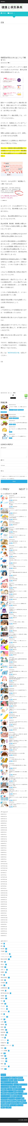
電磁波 (3, 961)
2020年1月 (3, 832)
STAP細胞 (4, 982)
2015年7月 (3, 928)
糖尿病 (3, 1055)
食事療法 (3, 1029)
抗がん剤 (20, 1091)
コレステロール (5, 1066)
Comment (4, 447)
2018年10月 (3, 841)
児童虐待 (3, 995)
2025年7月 (3, 825)
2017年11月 (3, 866)
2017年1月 (3, 888)
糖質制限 (20, 1079)
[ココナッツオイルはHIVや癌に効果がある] (4, 425)
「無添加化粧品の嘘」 (13, 352)
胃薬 (2, 1102)
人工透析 (8, 1107)
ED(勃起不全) (4, 1042)
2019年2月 (3, 834)
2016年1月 (3, 915)
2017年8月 (3, 872)
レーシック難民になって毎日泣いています (17, 615)
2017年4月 (3, 881)
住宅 (2, 1014)
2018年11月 (3, 839)
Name (3, 460)
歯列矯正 (3, 1024)
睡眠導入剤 (23, 1102)
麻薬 (2, 946)
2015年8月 (3, 926)
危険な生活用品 (20, 409)
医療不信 (3, 998)
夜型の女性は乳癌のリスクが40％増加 (16, 753)
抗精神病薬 (11, 1100)
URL (3, 470)
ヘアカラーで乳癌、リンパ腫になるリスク (17, 640)
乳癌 (11, 1079)
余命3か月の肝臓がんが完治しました (16, 665)
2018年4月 (3, 854)
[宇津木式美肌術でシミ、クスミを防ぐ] (4, 418)
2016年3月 (3, 910)
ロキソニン (24, 1084)
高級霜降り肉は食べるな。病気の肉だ (16, 684)
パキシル (12, 1098)
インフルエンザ (5, 1086)
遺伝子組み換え (15, 1102)
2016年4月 (3, 908)
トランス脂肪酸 (5, 1050)
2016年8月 (3, 899)
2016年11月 (3, 892)
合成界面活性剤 (15, 418)
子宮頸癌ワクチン (5, 1077)
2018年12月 (3, 836)
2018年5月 (3, 852)
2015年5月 (3, 933)
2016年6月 (3, 904)
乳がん (14, 1077)
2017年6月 (3, 877)
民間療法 (3, 972)
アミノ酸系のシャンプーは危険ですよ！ (18, 436)
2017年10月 (3, 868)
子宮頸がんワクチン (6, 1082)
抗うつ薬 (19, 1096)
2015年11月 (3, 919)
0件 (9, 62)
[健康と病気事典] (12, 8)
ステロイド (22, 1089)
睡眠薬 (13, 1096)
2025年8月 (3, 823)
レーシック (4, 1016)
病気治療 (3, 948)
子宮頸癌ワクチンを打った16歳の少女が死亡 (18, 597)
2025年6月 (3, 827)
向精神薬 (3, 1089)
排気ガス (3, 964)
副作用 (20, 1077)
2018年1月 (3, 861)
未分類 (3, 1068)
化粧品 (15, 409)
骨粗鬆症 (3, 1034)
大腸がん (13, 1086)
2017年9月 (3, 870)
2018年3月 (3, 857)
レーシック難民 (12, 1091)
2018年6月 (3, 850)
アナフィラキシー (5, 1096)
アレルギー (11, 409)
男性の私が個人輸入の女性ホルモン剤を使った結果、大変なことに (18, 747)
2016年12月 (3, 890)
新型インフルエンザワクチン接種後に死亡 (17, 603)
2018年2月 (3, 859)
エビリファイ (4, 1098)
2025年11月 (3, 816)
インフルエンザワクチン (7, 1084)
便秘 (2, 1107)
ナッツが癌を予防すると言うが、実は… (17, 759)
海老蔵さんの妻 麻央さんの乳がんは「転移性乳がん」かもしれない (18, 741)
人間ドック (4, 969)
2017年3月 (3, 883)
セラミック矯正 (20, 1098)
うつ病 (10, 1089)
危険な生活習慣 (5, 959)
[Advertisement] (14, 39)
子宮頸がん (4, 1091)
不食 (2, 1001)
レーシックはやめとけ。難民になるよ (17, 728)
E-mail (3, 465)
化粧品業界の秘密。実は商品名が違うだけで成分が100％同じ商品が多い (18, 678)
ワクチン (4, 1061)
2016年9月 (3, 897)
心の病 (3, 1021)
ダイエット (4, 1008)
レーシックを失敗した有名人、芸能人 (16, 621)
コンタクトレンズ (5, 953)
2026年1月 (3, 814)
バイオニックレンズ (6, 956)
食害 (3, 1019)
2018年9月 (3, 843)
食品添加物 (4, 1032)
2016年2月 (3, 913)
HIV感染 (3, 990)
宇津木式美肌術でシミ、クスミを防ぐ (17, 416)
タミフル (20, 1105)
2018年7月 (3, 848)
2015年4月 (3, 935)
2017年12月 (3, 863)
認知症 (3, 1027)
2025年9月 (3, 821)
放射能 (3, 980)
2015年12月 (3, 917)
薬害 (3, 1053)
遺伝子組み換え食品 (6, 993)
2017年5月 (3, 879)
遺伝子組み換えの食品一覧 (14, 715)
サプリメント (4, 1040)
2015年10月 (3, 922)
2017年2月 (3, 886)
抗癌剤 (14, 424)
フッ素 (3, 1037)
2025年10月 (3, 818)
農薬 (2, 974)
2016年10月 (3, 895)
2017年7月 (3, 874)
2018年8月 (3, 845)
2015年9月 (3, 924)
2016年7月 (3, 901)
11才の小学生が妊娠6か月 (14, 522)
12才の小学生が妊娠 (13, 578)
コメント (11, 392)
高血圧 (3, 1063)
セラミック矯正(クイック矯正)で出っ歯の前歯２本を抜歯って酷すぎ (18, 735)
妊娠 (3, 985)
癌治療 (3, 967)
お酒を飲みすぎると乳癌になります (16, 653)
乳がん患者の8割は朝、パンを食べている (17, 541)
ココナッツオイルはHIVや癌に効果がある (18, 422)
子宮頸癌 (3, 1058)
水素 (2, 943)
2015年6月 (3, 931)
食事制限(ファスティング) (7, 1045)
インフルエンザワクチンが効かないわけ (17, 535)
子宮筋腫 (3, 951)
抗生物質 (10, 1093)
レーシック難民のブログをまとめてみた (17, 566)
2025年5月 (3, 830)
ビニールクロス (5, 1011)
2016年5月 (3, 906)
